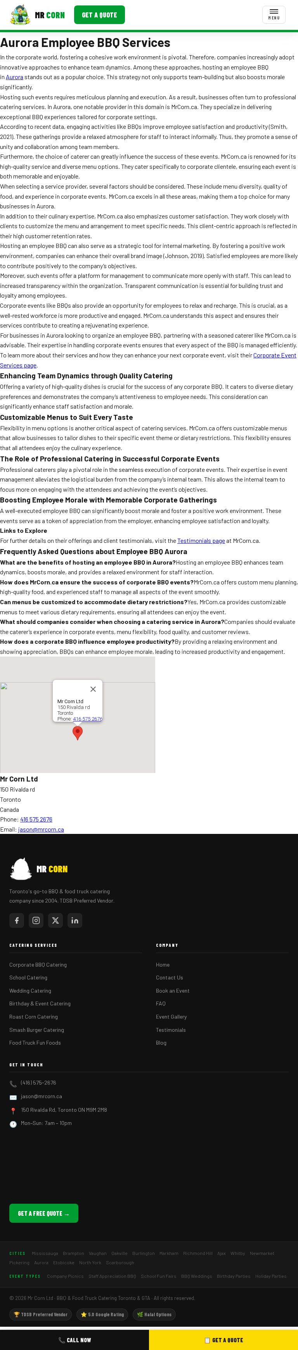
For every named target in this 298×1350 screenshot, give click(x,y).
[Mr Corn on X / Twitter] (55, 920)
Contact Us (169, 977)
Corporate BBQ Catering (38, 964)
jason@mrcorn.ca (41, 829)
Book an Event (173, 990)
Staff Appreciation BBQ (112, 1276)
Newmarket (262, 1253)
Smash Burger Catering (36, 1029)
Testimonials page (201, 540)
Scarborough (120, 1262)
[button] (77, 733)
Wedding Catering (30, 990)
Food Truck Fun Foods (35, 1042)
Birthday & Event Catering (40, 1003)
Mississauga (45, 1253)
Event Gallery (171, 1016)
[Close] (93, 689)
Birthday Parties (234, 1276)
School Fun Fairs (159, 1276)
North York (90, 1262)
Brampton (73, 1253)
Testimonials (171, 1029)
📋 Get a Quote (223, 1339)
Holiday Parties (271, 1276)
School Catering (28, 977)
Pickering (19, 1262)
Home (163, 964)
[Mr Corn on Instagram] (36, 920)
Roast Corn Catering (33, 1016)
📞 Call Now (74, 1339)
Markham (168, 1253)
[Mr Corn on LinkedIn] (75, 920)
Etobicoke (63, 1262)
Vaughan (98, 1253)
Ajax (221, 1253)
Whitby (237, 1253)
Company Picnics (65, 1276)
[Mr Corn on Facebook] (16, 920)
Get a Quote (99, 14)
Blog (161, 1042)
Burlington (143, 1253)
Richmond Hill (198, 1253)
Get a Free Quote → (44, 1213)
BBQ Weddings (196, 1276)
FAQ (161, 1003)
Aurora (14, 76)
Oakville (119, 1253)
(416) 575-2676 (38, 1082)
